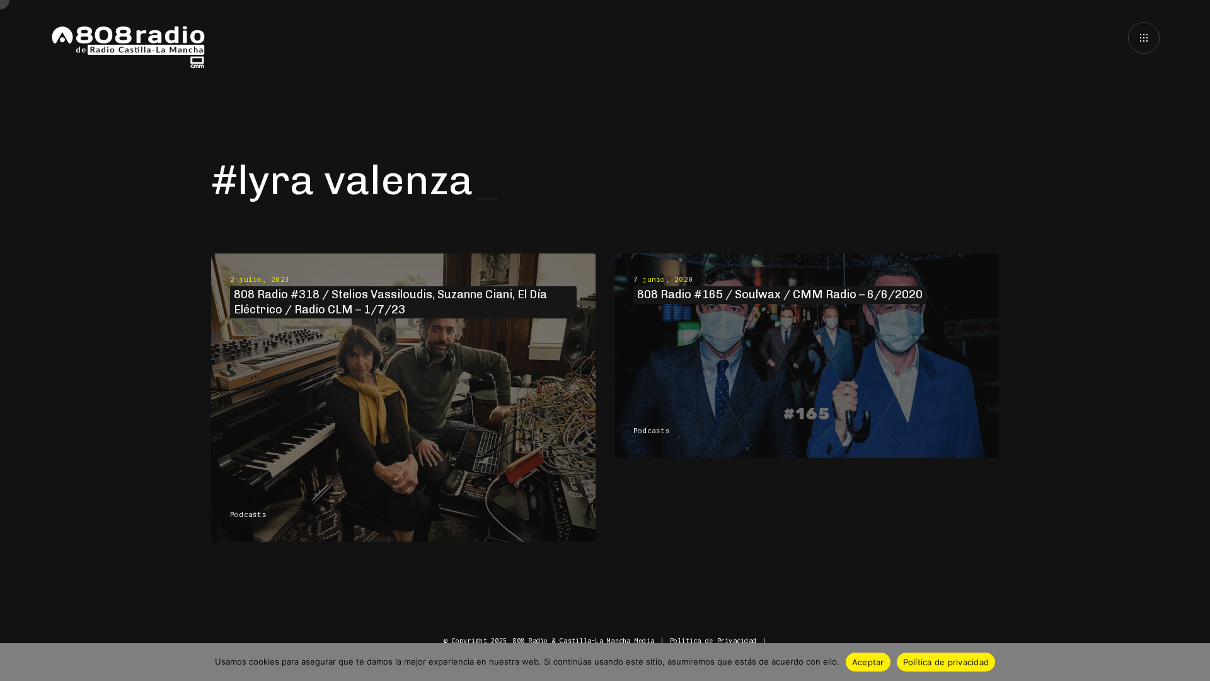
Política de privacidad (946, 662)
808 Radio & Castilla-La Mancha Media (583, 640)
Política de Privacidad (713, 640)
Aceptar (868, 662)
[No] (1194, 662)
